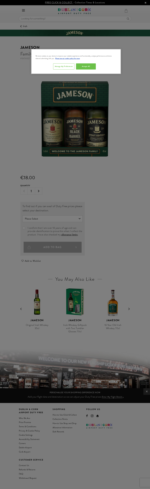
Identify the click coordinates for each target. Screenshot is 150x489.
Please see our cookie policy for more (67, 58)
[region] (76, 61)
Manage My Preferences (64, 66)
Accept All (86, 66)
